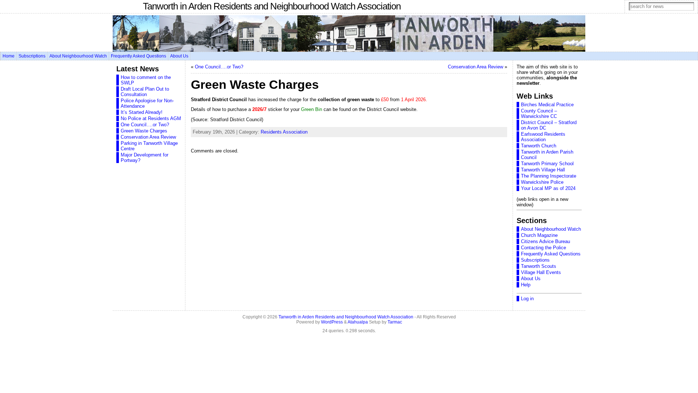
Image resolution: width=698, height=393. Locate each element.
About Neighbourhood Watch (551, 229)
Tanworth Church (538, 145)
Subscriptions (535, 260)
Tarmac (395, 322)
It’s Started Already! (142, 112)
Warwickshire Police (542, 182)
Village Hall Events (541, 272)
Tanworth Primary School (547, 163)
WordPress (332, 322)
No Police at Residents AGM (151, 118)
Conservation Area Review (148, 137)
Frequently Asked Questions (551, 254)
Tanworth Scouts (538, 266)
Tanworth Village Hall (543, 169)
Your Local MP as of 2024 (548, 188)
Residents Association (284, 132)
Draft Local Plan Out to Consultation (145, 91)
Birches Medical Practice (547, 104)
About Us (531, 278)
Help (525, 284)
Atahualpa (358, 322)
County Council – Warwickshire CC (539, 113)
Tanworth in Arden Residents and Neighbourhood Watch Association (272, 6)
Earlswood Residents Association (543, 136)
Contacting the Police (543, 247)
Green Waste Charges (144, 131)
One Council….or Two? (145, 124)
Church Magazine (539, 235)
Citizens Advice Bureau (545, 241)
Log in (527, 298)
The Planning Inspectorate (548, 176)
